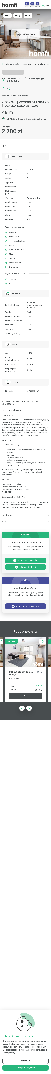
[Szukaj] (27, 3)
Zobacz (25, 696)
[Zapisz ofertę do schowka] (3, 88)
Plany (17, 15)
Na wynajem (39, 64)
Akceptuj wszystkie (25, 1067)
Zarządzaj (25, 1060)
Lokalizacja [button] (7, 515)
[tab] (25, 146)
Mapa (28, 15)
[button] (32, 5)
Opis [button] (4, 145)
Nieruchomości (12, 64)
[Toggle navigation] (47, 5)
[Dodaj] (32, 3)
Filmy (7, 15)
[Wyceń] (37, 3)
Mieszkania (26, 64)
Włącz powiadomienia (27, 606)
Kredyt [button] (5, 522)
